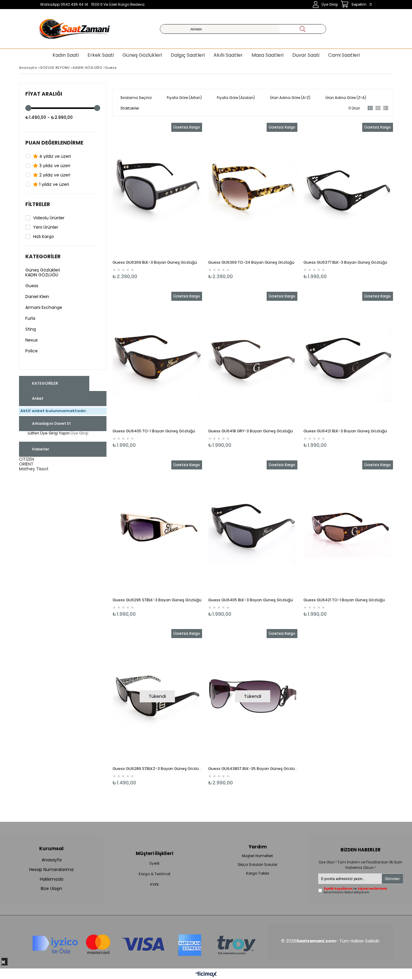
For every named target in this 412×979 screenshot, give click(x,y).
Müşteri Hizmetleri (257, 855)
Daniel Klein (37, 296)
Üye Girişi (79, 433)
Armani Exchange (43, 307)
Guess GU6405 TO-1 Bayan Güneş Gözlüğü (154, 431)
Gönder (392, 879)
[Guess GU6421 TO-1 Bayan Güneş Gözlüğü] (348, 527)
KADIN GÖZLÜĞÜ (41, 274)
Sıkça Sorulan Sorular (257, 864)
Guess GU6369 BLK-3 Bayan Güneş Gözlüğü (155, 262)
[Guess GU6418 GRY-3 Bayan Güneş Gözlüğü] (253, 359)
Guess (31, 285)
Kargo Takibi (257, 873)
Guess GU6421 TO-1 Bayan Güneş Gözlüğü (344, 600)
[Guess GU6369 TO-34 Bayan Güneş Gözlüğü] (253, 190)
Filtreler (37, 204)
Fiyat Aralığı (43, 93)
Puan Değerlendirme (54, 142)
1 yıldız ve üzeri (53, 184)
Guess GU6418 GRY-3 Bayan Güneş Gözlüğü (250, 431)
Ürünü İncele (178, 201)
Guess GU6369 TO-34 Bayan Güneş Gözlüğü (251, 262)
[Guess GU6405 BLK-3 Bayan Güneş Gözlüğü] (253, 527)
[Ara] (302, 28)
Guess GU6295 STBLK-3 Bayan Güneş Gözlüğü (157, 600)
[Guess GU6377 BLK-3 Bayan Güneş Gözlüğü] (348, 190)
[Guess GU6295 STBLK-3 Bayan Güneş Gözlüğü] (157, 527)
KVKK (154, 884)
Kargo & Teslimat (154, 874)
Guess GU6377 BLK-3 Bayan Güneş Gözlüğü (345, 262)
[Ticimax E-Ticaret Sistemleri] (206, 974)
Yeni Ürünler (45, 227)
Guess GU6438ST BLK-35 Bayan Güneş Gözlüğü (253, 768)
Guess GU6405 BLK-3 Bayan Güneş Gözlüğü (250, 600)
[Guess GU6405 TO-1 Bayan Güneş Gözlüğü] (157, 359)
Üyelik (154, 863)
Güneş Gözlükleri (42, 270)
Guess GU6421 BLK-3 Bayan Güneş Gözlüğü (345, 431)
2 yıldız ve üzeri (54, 175)
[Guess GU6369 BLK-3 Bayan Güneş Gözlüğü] (157, 190)
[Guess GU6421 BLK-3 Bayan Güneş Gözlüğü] (348, 359)
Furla (30, 318)
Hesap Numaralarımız (51, 870)
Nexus (31, 340)
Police (31, 350)
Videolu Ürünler (49, 217)
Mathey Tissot (34, 468)
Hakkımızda (51, 879)
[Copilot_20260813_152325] (143, 941)
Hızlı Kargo (43, 236)
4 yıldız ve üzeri (54, 156)
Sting (30, 329)
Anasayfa (52, 860)
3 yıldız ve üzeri (54, 165)
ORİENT (26, 464)
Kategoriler (43, 256)
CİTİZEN (26, 459)
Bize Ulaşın (51, 889)
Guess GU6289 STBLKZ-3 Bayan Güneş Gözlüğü (157, 768)
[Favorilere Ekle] (157, 201)
